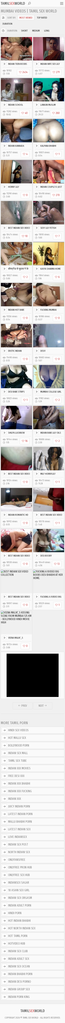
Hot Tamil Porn (17, 936)
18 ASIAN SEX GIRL (18, 890)
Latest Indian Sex (19, 829)
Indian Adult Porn (19, 905)
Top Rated (42, 17)
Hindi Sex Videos (18, 730)
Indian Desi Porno (19, 982)
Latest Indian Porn (20, 814)
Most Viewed (25, 17)
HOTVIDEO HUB (16, 943)
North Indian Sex (19, 852)
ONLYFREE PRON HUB (20, 867)
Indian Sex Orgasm (20, 898)
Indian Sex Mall (18, 753)
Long (46, 30)
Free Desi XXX (16, 776)
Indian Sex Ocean (19, 966)
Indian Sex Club (18, 951)
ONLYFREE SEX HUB (19, 875)
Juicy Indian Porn (19, 806)
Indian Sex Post (18, 844)
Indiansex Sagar (18, 882)
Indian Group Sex (19, 989)
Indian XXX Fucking (20, 791)
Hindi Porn (14, 913)
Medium (36, 30)
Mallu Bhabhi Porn (20, 822)
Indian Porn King (19, 997)
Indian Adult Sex (18, 959)
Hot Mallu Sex (17, 738)
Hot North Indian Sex (21, 928)
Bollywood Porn (18, 745)
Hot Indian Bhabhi (19, 921)
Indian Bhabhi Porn (20, 974)
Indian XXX (14, 799)
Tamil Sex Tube (17, 761)
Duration (7, 23)
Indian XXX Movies (19, 768)
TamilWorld (13, 3)
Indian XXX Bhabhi (19, 783)
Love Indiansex (17, 837)
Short (24, 30)
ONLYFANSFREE (16, 860)
